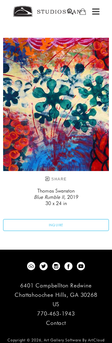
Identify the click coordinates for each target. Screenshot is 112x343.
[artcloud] (31, 266)
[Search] (70, 11)
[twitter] (44, 266)
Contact (56, 323)
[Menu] (96, 11)
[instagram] (56, 266)
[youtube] (81, 266)
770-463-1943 (56, 314)
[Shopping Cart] (83, 11)
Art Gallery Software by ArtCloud (74, 340)
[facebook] (68, 266)
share (58, 179)
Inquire (56, 225)
